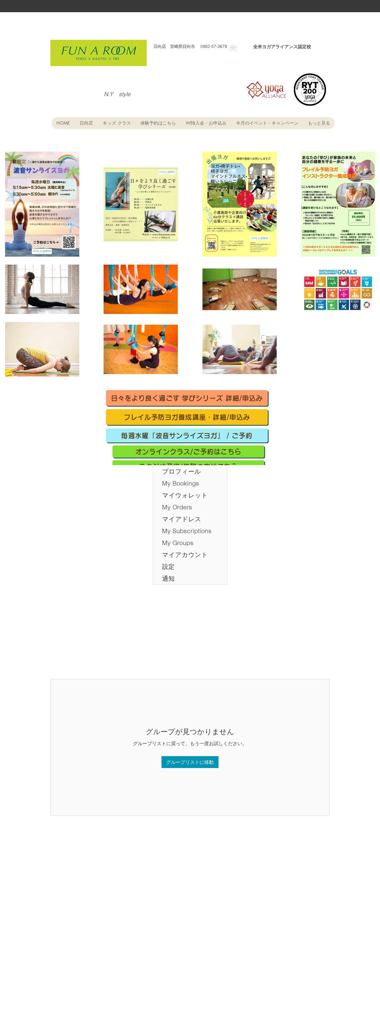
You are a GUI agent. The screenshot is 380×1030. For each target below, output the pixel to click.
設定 (168, 566)
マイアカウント (185, 554)
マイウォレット (185, 495)
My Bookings (180, 483)
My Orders (177, 507)
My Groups (178, 543)
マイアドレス (181, 519)
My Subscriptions (187, 531)
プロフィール (181, 471)
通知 (168, 578)
